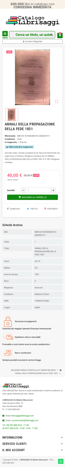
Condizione (10, 139)
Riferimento (10, 136)
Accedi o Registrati (32, 41)
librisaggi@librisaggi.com (22, 415)
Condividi (14, 209)
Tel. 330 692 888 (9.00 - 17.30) (15, 425)
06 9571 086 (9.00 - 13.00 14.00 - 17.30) (20, 428)
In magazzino (11, 142)
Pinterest (52, 209)
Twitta (34, 209)
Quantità (11, 190)
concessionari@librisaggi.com (24, 420)
